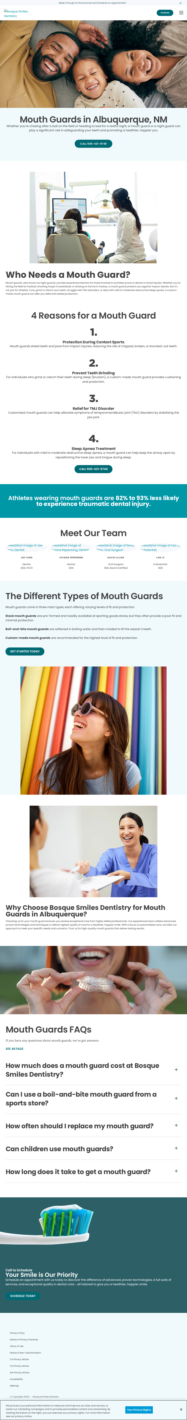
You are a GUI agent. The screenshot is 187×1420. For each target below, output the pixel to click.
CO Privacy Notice (19, 1365)
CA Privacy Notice (19, 1359)
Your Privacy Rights (139, 1410)
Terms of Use (16, 1346)
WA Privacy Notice (19, 1372)
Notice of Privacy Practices (24, 1339)
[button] (181, 12)
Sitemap (14, 1385)
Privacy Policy (17, 1332)
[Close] (181, 1409)
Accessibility (16, 1379)
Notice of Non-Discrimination (25, 1352)
